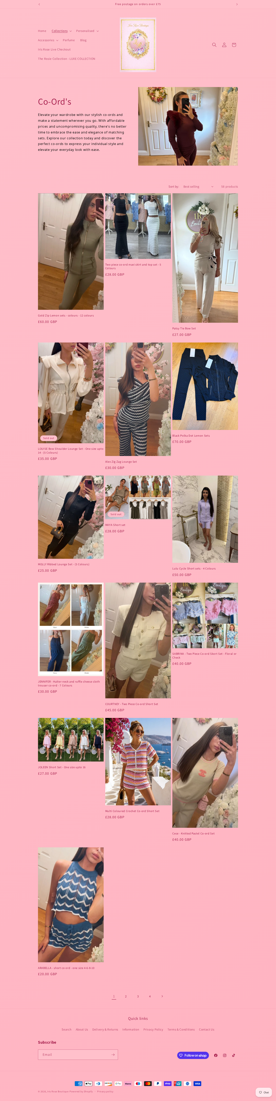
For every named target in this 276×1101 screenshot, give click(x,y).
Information (130, 1029)
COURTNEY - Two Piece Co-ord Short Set (131, 704)
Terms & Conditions (181, 1029)
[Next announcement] (237, 4)
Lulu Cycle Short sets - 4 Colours (194, 568)
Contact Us (206, 1029)
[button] (61, 31)
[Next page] (162, 996)
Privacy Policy (153, 1029)
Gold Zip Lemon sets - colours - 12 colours (66, 315)
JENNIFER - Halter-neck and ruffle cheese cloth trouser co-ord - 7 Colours (69, 683)
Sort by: (174, 186)
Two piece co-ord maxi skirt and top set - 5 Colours (133, 266)
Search (66, 1029)
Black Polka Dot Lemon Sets (191, 435)
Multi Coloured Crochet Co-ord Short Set (132, 811)
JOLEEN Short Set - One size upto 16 (62, 767)
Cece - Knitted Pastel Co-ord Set (193, 833)
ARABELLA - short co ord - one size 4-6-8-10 (66, 968)
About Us (82, 1029)
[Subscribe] (113, 1055)
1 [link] (114, 996)
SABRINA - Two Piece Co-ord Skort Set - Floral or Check (204, 655)
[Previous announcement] (39, 4)
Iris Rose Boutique (58, 1091)
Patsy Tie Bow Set (184, 328)
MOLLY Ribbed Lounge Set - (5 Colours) (63, 564)
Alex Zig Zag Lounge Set (121, 461)
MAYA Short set (115, 525)
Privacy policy (105, 1091)
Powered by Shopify (81, 1091)
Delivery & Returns (105, 1029)
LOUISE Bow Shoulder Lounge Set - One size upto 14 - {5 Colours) (70, 450)
